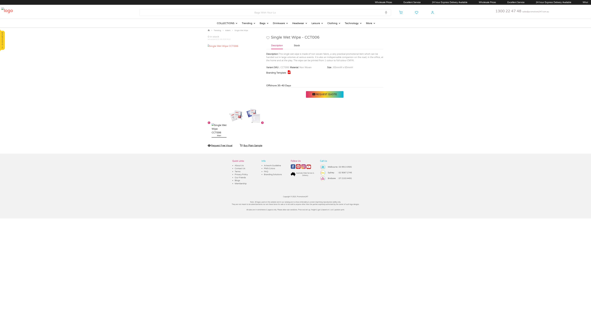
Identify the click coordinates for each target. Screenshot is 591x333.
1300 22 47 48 (508, 11)
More (369, 23)
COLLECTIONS (225, 23)
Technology (352, 23)
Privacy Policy (241, 174)
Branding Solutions (273, 174)
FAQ (266, 171)
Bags (262, 23)
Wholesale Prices (372, 2)
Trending (247, 23)
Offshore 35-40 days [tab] (278, 85)
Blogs (237, 180)
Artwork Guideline (272, 165)
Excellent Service (401, 2)
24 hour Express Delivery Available (438, 2)
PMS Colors (269, 168)
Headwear (298, 23)
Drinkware (279, 23)
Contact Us (240, 168)
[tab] (277, 46)
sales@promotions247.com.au (535, 12)
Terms (237, 171)
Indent (227, 30)
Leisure (316, 23)
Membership (241, 183)
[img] (289, 72)
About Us (239, 165)
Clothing (332, 23)
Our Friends (240, 177)
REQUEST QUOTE (326, 94)
